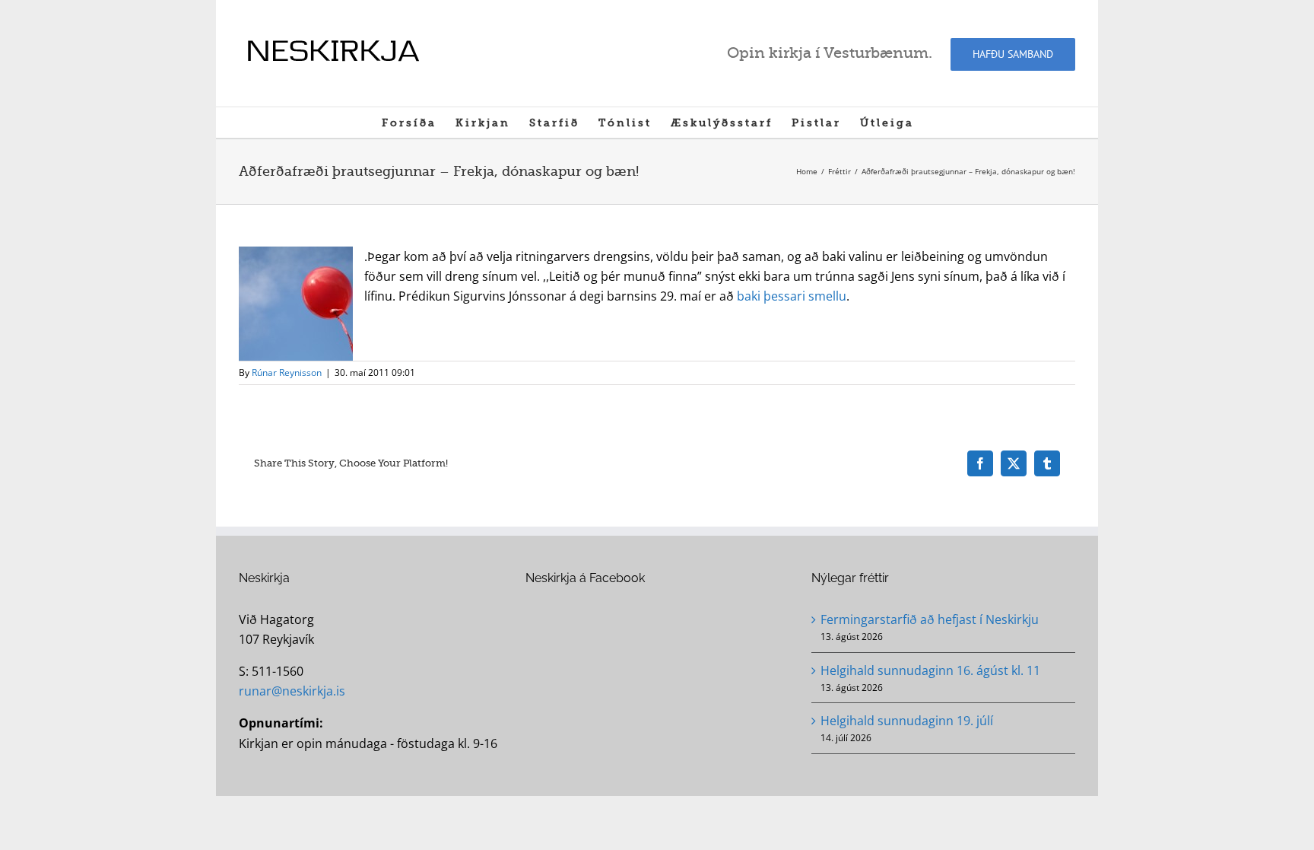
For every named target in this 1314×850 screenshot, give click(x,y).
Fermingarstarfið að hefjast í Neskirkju (929, 619)
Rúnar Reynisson (287, 372)
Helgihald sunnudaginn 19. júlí (906, 720)
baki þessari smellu (791, 296)
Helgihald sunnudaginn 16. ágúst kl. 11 (930, 670)
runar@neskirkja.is (292, 691)
